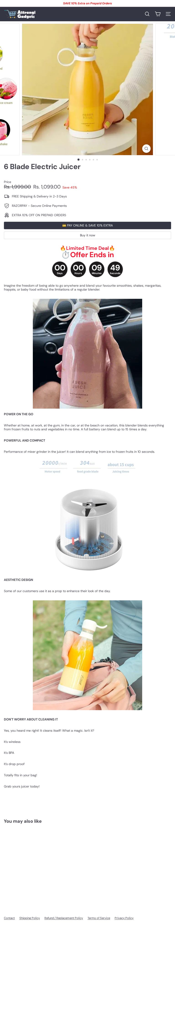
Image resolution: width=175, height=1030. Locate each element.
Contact (9, 918)
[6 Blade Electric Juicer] (32, 864)
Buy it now (87, 235)
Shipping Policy (29, 918)
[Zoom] (146, 148)
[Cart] (157, 14)
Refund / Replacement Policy (63, 918)
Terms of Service (99, 918)
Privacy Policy (124, 918)
